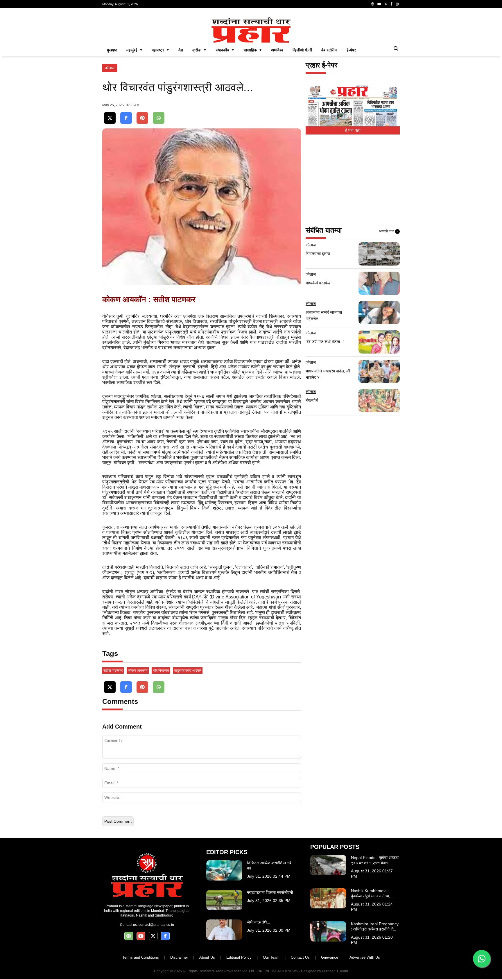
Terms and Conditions (140, 957)
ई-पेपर (351, 50)
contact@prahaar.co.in (156, 925)
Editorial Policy (239, 957)
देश (180, 50)
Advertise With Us (364, 957)
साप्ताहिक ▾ (252, 50)
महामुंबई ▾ (134, 50)
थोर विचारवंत (161, 670)
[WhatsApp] (158, 118)
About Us (207, 957)
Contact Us (300, 957)
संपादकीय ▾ (225, 50)
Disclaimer (179, 957)
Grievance (329, 957)
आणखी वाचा (388, 231)
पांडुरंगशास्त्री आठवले (187, 670)
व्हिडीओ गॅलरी (302, 50)
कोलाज (109, 68)
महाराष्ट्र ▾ (160, 50)
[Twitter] (385, 4)
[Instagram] (397, 4)
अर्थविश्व (277, 50)
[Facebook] (391, 4)
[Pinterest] (142, 118)
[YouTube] (379, 4)
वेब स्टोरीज (329, 50)
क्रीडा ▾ (199, 50)
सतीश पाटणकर (113, 670)
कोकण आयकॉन (138, 670)
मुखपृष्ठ (112, 50)
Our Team (271, 957)
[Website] (372, 4)
